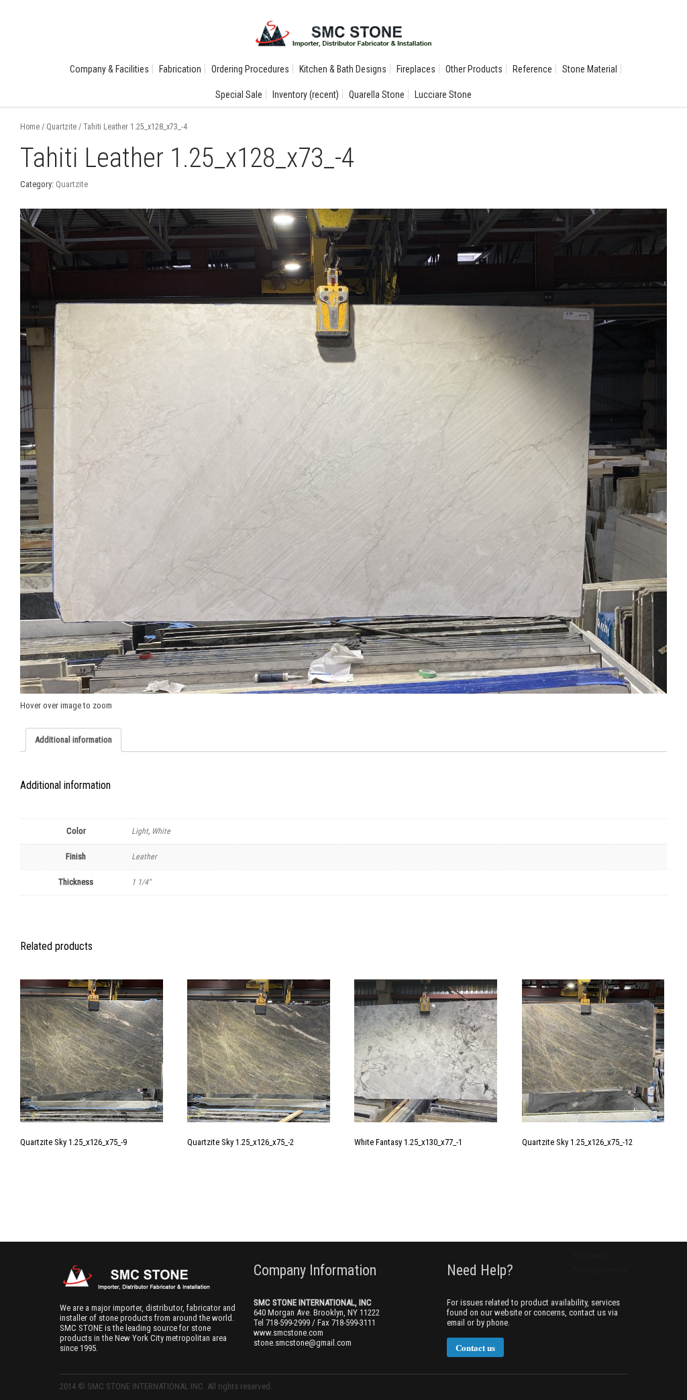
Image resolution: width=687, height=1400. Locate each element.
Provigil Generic (599, 1269)
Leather (144, 856)
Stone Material (589, 69)
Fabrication (180, 69)
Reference (532, 69)
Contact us (475, 1347)
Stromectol (591, 1255)
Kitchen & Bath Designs (342, 69)
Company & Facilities (109, 69)
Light (139, 831)
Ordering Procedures (250, 69)
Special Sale (238, 94)
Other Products (474, 69)
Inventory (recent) (305, 94)
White (161, 831)
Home (30, 126)
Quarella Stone (377, 94)
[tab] (73, 740)
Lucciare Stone (443, 94)
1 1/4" (141, 882)
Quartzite (61, 126)
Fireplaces (416, 69)
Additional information (73, 740)
